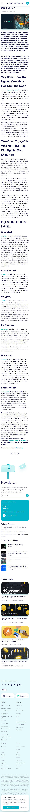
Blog (17, 719)
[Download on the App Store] (8, 695)
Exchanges (18, 730)
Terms (2, 757)
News (17, 716)
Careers (3, 749)
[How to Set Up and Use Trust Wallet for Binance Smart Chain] (15, 588)
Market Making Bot (5, 711)
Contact (3, 755)
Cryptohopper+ (20, 727)
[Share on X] (15, 453)
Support (3, 763)
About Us (3, 746)
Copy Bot (3, 720)
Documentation (20, 711)
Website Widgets (20, 763)
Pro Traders (19, 760)
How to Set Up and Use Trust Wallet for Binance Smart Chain (13, 528)
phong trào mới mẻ (13, 90)
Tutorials (18, 708)
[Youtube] (14, 684)
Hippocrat (4, 359)
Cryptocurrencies (20, 746)
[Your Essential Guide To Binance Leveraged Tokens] (15, 610)
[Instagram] (17, 684)
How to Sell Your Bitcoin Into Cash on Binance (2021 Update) (14, 535)
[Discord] (11, 684)
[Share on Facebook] (11, 453)
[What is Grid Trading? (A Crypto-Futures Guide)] (15, 654)
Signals (18, 749)
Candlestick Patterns (21, 724)
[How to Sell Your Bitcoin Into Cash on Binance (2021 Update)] (15, 632)
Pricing (17, 752)
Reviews (18, 755)
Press (2, 752)
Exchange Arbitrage (6, 708)
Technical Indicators (21, 721)
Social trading (4, 713)
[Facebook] (2, 684)
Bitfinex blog (19, 448)
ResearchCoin (5, 391)
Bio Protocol (4, 329)
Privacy (3, 760)
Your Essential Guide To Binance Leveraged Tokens (14, 531)
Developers (19, 765)
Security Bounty (5, 765)
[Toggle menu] (2, 3)
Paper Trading (4, 726)
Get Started (19, 705)
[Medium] (20, 684)
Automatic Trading (5, 705)
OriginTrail (3, 236)
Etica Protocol (5, 274)
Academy (18, 713)
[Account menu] (27, 3)
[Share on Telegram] (18, 453)
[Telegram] (8, 684)
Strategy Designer (5, 729)
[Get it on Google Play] (22, 695)
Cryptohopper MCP (6, 737)
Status (17, 768)
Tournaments (4, 734)
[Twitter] (5, 684)
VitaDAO (3, 301)
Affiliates (18, 757)
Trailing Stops (4, 723)
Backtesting (4, 731)
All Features (4, 739)
